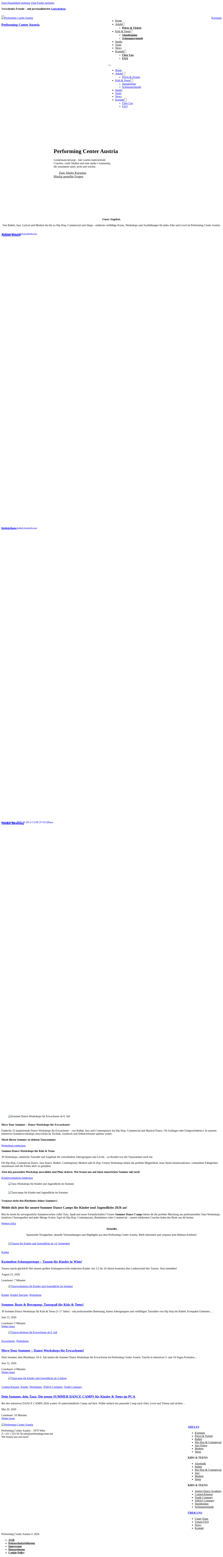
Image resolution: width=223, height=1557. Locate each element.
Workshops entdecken (13, 1145)
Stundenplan (129, 35)
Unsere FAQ (202, 1521)
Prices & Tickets (131, 27)
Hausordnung (16, 1549)
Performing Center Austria (20, 25)
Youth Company (73, 1386)
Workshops (35, 1294)
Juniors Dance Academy (208, 1491)
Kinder (5, 1252)
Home (118, 20)
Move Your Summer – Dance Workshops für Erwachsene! (42, 1350)
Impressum (15, 1546)
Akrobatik (200, 1463)
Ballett (198, 1439)
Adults (118, 24)
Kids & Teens (122, 31)
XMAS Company (53, 1386)
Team (118, 44)
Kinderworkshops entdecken (17, 1177)
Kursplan (200, 1432)
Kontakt (119, 51)
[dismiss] (2, 15)
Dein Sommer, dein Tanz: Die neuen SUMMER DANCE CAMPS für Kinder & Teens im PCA (68, 1396)
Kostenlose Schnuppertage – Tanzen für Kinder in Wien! (41, 1261)
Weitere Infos (8, 1223)
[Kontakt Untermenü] (125, 51)
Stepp (198, 1451)
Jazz (197, 1472)
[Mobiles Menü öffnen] (109, 65)
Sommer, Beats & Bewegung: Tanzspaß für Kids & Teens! (42, 1304)
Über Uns (128, 55)
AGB (11, 1540)
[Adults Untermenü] (123, 24)
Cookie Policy (16, 1552)
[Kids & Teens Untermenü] (131, 31)
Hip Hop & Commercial (208, 1442)
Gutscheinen (58, 8)
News (118, 47)
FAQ (125, 58)
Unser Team (201, 1518)
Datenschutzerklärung (21, 1543)
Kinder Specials (19, 1294)
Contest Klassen (10, 1386)
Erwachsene (8, 1341)
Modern (199, 1448)
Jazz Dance (201, 1445)
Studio (118, 41)
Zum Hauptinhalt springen (15, 2)
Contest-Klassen (204, 1494)
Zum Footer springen (42, 2)
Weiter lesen (8, 1326)
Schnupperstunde (132, 38)
